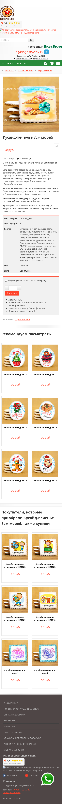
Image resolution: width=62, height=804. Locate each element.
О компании (11, 703)
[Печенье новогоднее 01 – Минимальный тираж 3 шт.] (15, 357)
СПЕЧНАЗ (9, 70)
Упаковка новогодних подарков (22, 738)
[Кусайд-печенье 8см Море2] (45, 653)
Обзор (10, 158)
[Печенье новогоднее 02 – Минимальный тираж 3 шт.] (45, 357)
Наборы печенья (25, 70)
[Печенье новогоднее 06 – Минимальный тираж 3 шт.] (45, 463)
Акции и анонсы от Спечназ (20, 744)
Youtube (33, 775)
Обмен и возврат (13, 732)
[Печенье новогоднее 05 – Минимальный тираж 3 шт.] (15, 463)
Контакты (9, 726)
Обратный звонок (40, 58)
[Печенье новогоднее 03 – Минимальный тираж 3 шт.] (15, 410)
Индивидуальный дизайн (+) (27, 280)
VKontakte (12, 775)
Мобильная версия (14, 749)
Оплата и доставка (14, 714)
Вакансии (9, 720)
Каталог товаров (16, 63)
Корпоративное (45, 70)
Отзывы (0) (25, 158)
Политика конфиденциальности (22, 708)
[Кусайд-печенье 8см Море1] (15, 653)
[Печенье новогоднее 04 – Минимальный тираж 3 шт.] (45, 410)
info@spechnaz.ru (23, 58)
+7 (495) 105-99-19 (28, 52)
